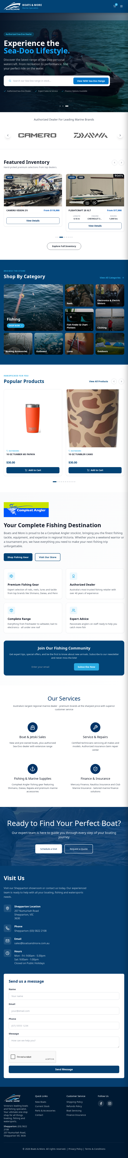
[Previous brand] (8, 135)
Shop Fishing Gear (18, 557)
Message (14, 1033)
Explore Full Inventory (64, 246)
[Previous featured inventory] (114, 162)
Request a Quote (79, 848)
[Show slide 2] (65, 106)
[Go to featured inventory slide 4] (64, 237)
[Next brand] (120, 135)
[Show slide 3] (67, 106)
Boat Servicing (73, 1110)
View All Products (98, 381)
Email (12, 1004)
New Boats (40, 1101)
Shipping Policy (74, 1101)
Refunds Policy (74, 1106)
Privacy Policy (75, 1148)
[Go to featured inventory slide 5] (66, 237)
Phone (12, 1018)
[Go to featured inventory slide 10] (72, 481)
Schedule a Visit (48, 848)
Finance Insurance (76, 1114)
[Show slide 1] (61, 106)
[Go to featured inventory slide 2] (57, 237)
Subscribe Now (86, 666)
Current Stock (42, 1106)
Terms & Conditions (95, 1148)
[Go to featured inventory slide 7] (70, 237)
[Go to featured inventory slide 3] (61, 237)
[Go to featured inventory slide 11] (74, 481)
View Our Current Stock (92, 78)
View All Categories (110, 277)
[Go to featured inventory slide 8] (71, 237)
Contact (39, 1114)
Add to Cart (35, 470)
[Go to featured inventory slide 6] (68, 237)
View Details (32, 220)
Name (12, 989)
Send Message (64, 1069)
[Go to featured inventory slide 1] (56, 237)
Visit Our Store (47, 557)
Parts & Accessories (45, 1110)
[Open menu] (121, 6)
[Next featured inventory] (121, 162)
